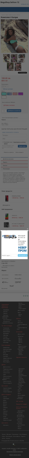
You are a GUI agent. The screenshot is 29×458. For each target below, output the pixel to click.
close (27, 229)
